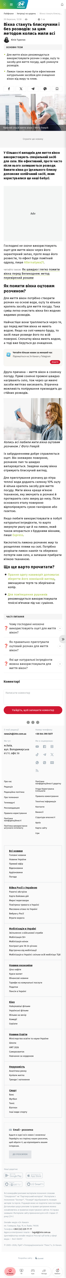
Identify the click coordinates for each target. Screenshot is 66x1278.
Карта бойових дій (19, 896)
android (13, 1175)
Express (17, 535)
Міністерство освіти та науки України (28, 1038)
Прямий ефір (16, 863)
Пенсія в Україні (17, 991)
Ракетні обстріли (18, 891)
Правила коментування (46, 796)
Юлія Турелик (18, 40)
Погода (13, 877)
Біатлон (13, 1107)
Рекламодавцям (12, 808)
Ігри (37, 833)
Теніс (12, 1103)
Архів (38, 823)
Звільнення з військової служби (26, 932)
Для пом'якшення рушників (27, 594)
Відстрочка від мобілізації (23, 950)
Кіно (12, 1002)
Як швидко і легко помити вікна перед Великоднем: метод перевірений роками (32, 274)
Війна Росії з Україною (23, 887)
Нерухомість (17, 1066)
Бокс (11, 1094)
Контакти (39, 807)
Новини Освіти (18, 1034)
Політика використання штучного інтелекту (15, 827)
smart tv (13, 1184)
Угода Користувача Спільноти (44, 790)
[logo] (21, 4)
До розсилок (20, 1154)
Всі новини (16, 850)
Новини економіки (20, 965)
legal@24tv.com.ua (41, 1232)
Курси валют (15, 973)
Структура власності (45, 817)
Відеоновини (16, 868)
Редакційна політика (14, 792)
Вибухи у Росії (16, 913)
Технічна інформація (45, 802)
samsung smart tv (35, 1184)
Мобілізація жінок (18, 941)
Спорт (12, 1090)
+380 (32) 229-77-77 (22, 1229)
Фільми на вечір (17, 1015)
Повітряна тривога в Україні (24, 904)
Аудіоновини (16, 872)
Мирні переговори (19, 900)
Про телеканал (11, 797)
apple (35, 1175)
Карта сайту (41, 828)
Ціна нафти (15, 969)
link (37, 746)
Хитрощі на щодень (26, 14)
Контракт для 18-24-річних (23, 946)
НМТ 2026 (14, 1047)
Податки (13, 987)
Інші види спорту (18, 1112)
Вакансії (39, 812)
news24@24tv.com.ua (15, 733)
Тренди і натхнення (19, 1079)
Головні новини (17, 855)
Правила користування (15, 813)
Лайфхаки (9, 14)
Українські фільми (18, 1010)
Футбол (13, 1099)
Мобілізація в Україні (22, 928)
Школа (12, 1043)
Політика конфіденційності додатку (48, 783)
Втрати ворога (16, 918)
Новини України (17, 859)
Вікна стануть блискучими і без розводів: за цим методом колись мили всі (50, 14)
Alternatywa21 (34, 262)
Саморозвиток (16, 1051)
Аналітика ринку (17, 1071)
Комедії (13, 1019)
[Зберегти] (57, 88)
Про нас (8, 782)
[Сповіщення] (62, 4)
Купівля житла (16, 1075)
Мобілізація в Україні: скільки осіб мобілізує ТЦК (35, 954)
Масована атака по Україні (23, 909)
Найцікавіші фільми (19, 1006)
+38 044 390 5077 (44, 733)
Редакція (8, 787)
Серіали (13, 1023)
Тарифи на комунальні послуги (25, 982)
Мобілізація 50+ (17, 937)
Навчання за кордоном (21, 1056)
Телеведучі (9, 803)
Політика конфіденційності (12, 820)
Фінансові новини (18, 978)
